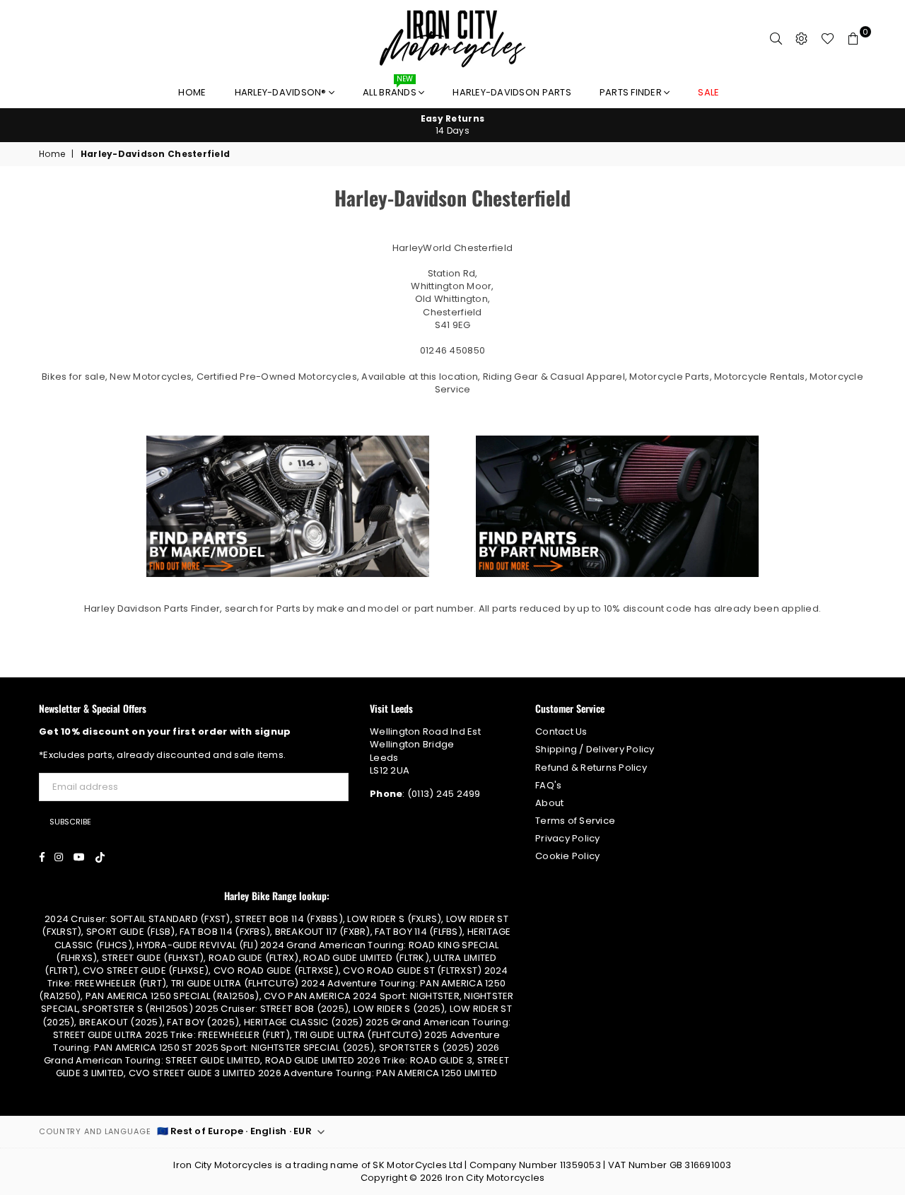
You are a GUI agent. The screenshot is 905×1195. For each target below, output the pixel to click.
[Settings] (801, 38)
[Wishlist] (827, 38)
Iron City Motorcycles (494, 1177)
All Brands (391, 88)
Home (192, 92)
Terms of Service (575, 820)
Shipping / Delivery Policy (595, 749)
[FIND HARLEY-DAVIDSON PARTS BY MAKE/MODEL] (287, 574)
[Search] (776, 38)
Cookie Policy (567, 856)
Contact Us (561, 731)
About (549, 803)
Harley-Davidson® (282, 92)
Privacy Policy (567, 838)
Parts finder (632, 92)
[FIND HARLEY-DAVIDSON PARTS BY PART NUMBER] (617, 574)
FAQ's (548, 785)
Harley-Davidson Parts (511, 92)
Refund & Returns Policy (591, 767)
